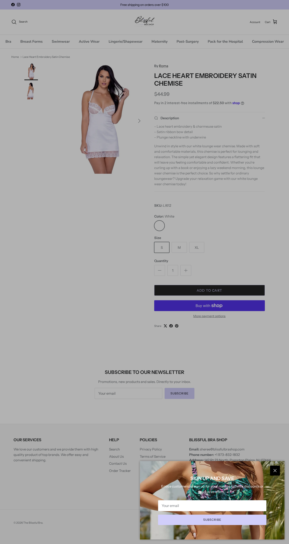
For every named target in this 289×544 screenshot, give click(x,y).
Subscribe (212, 519)
